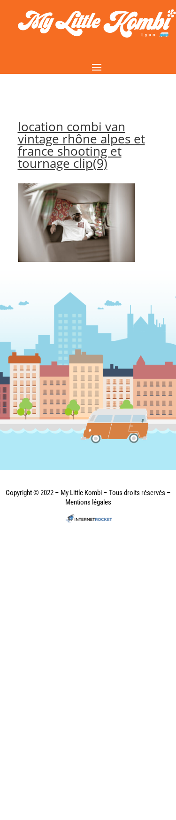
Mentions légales (88, 502)
